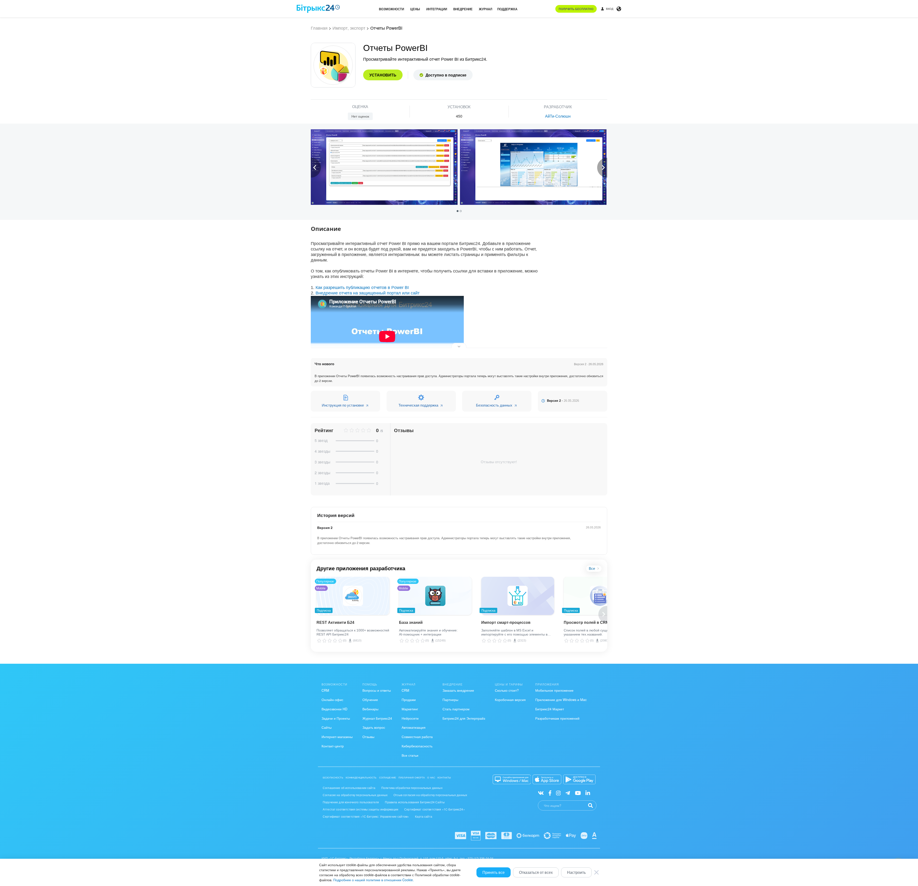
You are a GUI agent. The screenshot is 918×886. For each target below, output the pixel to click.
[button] (458, 210)
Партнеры (450, 699)
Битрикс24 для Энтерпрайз (464, 718)
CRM (325, 690)
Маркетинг (410, 709)
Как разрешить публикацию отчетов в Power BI (362, 287)
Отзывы (368, 736)
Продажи (409, 699)
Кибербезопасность (417, 746)
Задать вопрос (373, 727)
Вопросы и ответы (376, 690)
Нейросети (410, 718)
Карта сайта (423, 816)
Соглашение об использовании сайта (349, 788)
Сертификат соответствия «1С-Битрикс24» (434, 809)
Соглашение (387, 777)
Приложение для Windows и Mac (561, 699)
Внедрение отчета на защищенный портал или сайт (368, 293)
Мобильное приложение (554, 690)
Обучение (370, 699)
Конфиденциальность (361, 777)
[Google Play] (579, 779)
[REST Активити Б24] (353, 596)
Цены (415, 9)
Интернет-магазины (337, 736)
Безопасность (333, 777)
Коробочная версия (510, 699)
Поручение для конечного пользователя (351, 802)
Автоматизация (414, 727)
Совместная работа (417, 736)
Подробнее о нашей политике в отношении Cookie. (373, 879)
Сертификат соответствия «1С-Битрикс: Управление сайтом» (366, 816)
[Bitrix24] (318, 9)
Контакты (444, 777)
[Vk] (541, 793)
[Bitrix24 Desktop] (512, 779)
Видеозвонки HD (334, 709)
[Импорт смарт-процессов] (517, 596)
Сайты (327, 727)
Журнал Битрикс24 (377, 718)
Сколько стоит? (507, 690)
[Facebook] (550, 793)
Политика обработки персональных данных (412, 788)
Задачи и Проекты (336, 718)
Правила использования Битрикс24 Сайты (415, 802)
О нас (431, 777)
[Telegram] (567, 793)
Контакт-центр (333, 746)
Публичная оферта (412, 777)
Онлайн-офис (332, 699)
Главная (319, 28)
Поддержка (507, 9)
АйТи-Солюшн (558, 116)
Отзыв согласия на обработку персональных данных (430, 795)
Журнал (485, 9)
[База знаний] (435, 596)
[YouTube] (578, 793)
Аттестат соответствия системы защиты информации (360, 809)
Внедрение (463, 9)
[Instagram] (558, 793)
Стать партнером (456, 709)
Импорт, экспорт (349, 28)
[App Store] (547, 779)
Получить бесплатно (576, 9)
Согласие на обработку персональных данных (355, 795)
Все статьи (410, 755)
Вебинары (370, 709)
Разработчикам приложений (557, 718)
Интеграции (436, 9)
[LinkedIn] (587, 793)
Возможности (391, 9)
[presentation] (316, 168)
